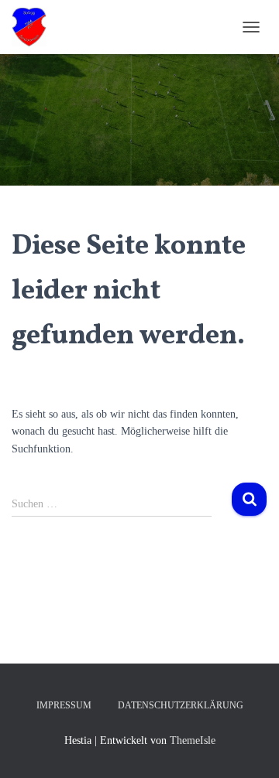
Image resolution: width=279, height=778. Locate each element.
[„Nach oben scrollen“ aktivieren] (248, 747)
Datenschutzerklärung (180, 705)
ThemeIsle (192, 740)
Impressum (63, 705)
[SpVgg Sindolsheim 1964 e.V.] (35, 27)
